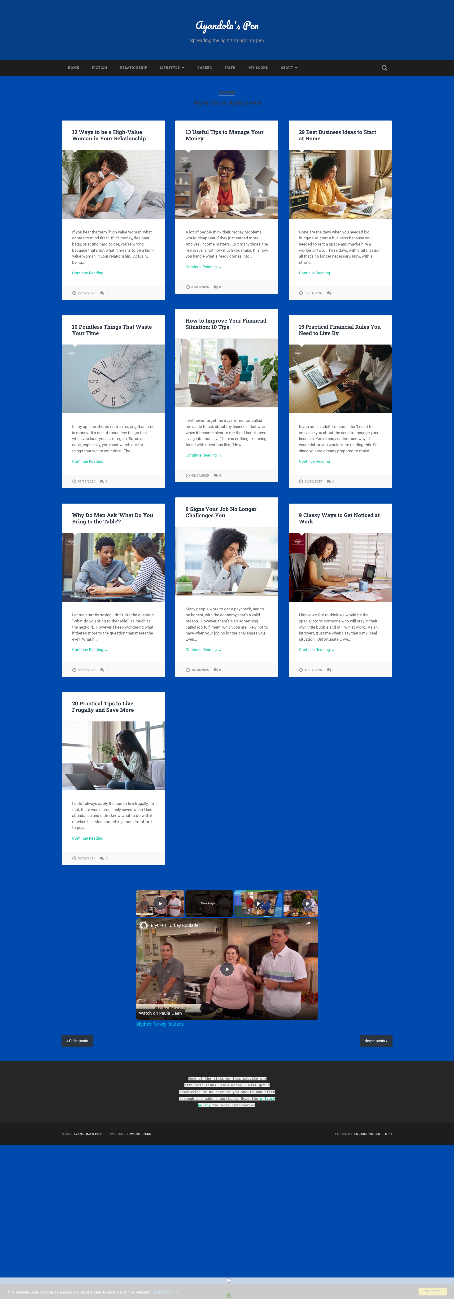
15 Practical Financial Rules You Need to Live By (340, 330)
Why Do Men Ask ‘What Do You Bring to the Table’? (112, 518)
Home (73, 67)
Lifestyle (170, 67)
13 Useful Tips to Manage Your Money (225, 135)
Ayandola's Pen (227, 25)
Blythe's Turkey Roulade (174, 925)
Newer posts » (376, 1041)
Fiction (99, 67)
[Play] (258, 903)
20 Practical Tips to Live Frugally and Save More (103, 706)
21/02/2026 (86, 293)
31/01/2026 (200, 287)
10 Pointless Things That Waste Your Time (112, 330)
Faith (230, 67)
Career (204, 67)
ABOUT (287, 67)
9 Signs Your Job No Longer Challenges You (221, 512)
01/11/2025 (86, 481)
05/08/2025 (86, 670)
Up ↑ (389, 1134)
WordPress (140, 1134)
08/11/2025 (200, 476)
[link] (143, 925)
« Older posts (77, 1041)
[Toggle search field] (384, 68)
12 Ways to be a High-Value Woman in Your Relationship (109, 135)
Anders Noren (367, 1134)
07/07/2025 (86, 858)
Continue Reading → (90, 273)
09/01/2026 (313, 293)
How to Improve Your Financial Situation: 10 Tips (226, 323)
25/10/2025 (313, 481)
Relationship (133, 67)
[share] (308, 923)
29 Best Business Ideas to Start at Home (337, 135)
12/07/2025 (313, 670)
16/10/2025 (200, 670)
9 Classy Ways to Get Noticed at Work (339, 518)
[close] (229, 1280)
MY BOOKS (258, 67)
